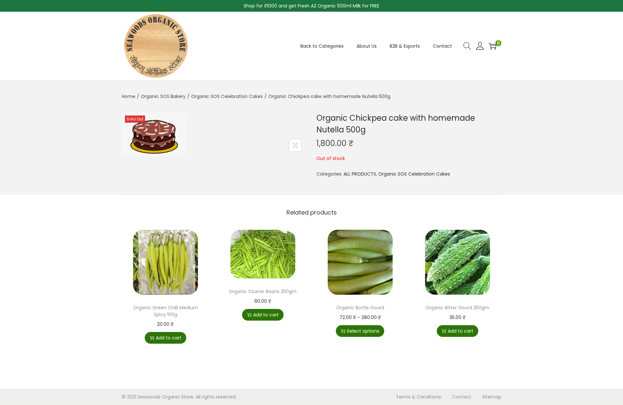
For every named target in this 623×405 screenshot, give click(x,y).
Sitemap (491, 397)
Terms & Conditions (418, 397)
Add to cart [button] (168, 338)
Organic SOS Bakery (163, 96)
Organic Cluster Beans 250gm (263, 291)
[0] (492, 46)
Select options (363, 331)
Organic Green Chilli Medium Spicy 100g (165, 311)
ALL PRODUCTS (360, 174)
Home (128, 96)
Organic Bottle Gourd (360, 307)
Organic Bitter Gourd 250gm (457, 307)
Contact (461, 397)
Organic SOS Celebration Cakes (227, 96)
